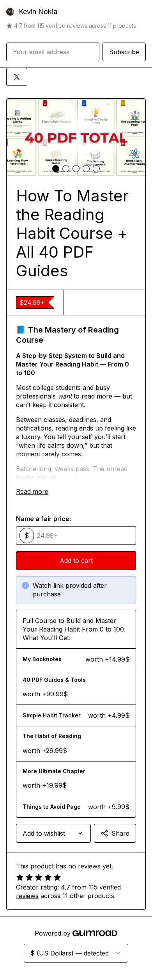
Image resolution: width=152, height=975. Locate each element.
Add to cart (76, 560)
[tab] (55, 168)
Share (120, 833)
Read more (32, 491)
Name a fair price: (43, 519)
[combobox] (53, 833)
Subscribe (124, 52)
